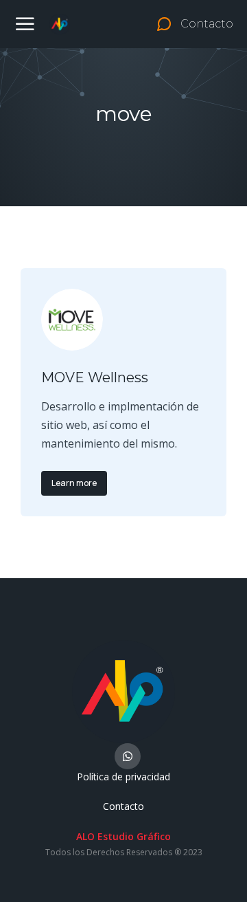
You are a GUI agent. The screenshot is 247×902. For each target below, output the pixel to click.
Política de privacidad (123, 776)
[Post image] (72, 320)
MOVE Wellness (94, 377)
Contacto (123, 806)
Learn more (74, 483)
